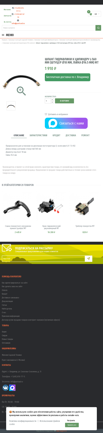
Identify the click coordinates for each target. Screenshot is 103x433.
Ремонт (85, 135)
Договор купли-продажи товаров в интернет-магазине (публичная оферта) (31, 320)
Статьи (4, 305)
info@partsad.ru (17, 381)
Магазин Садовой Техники (12, 355)
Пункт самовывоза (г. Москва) (13, 360)
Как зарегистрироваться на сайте (15, 283)
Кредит (56, 135)
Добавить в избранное (58, 114)
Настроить (71, 420)
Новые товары (7, 339)
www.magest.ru (61, 431)
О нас (4, 312)
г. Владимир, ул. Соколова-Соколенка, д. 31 (24, 371)
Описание (19, 135)
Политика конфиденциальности (22, 421)
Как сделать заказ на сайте (12, 286)
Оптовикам (6, 343)
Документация (7, 301)
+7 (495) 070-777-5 (18, 376)
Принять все (72, 425)
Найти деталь (7, 308)
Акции (4, 332)
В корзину (64, 101)
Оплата (4, 290)
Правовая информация (11, 316)
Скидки (4, 335)
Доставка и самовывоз (10, 297)
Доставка (71, 135)
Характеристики (38, 135)
